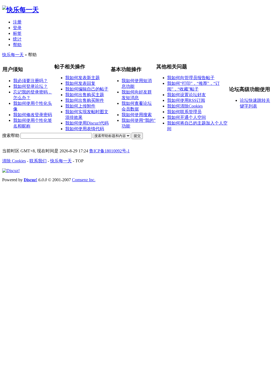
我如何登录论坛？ (30, 86)
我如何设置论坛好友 (186, 94)
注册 (17, 22)
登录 (17, 27)
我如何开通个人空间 (186, 117)
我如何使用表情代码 (84, 128)
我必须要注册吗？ (30, 80)
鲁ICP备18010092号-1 (109, 151)
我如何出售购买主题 (84, 94)
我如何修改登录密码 (32, 114)
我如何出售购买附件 (84, 100)
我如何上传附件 (80, 106)
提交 (137, 136)
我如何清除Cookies (185, 106)
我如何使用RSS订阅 (186, 100)
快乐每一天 (13, 54)
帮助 (17, 44)
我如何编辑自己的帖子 (86, 89)
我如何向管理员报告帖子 (191, 77)
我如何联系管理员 (184, 111)
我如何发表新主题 (82, 77)
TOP (79, 161)
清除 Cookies (14, 161)
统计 (17, 39)
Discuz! (30, 179)
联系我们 (38, 161)
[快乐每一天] (20, 9)
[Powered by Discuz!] (11, 170)
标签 (17, 33)
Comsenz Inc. (83, 179)
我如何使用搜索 (137, 114)
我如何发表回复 (80, 83)
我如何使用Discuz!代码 (87, 123)
